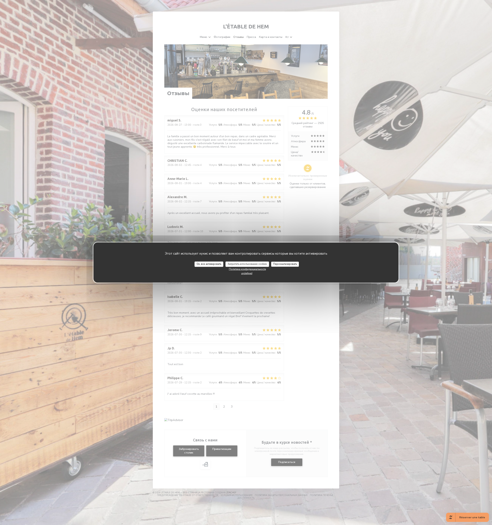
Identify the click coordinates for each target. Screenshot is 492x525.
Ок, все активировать (209, 264)
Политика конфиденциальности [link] (247, 269)
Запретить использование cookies (247, 264)
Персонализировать (285, 264)
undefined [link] (246, 273)
